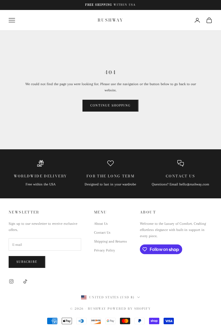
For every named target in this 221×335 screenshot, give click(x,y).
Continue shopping (110, 105)
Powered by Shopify (129, 308)
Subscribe (26, 262)
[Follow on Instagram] (11, 281)
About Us (101, 224)
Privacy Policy (104, 250)
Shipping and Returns (110, 241)
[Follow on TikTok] (25, 281)
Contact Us (102, 232)
